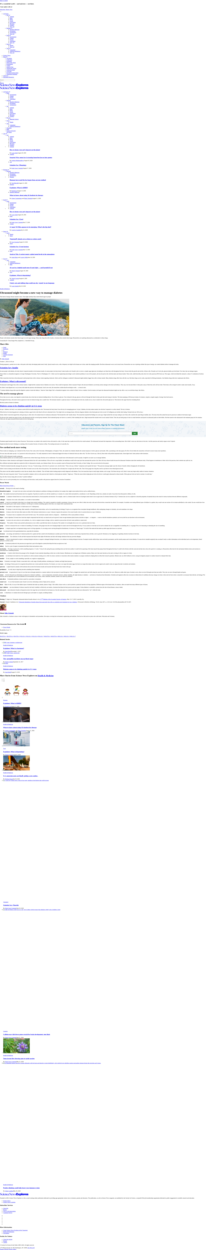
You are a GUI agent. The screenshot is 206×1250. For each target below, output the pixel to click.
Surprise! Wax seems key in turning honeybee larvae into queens (31, 157)
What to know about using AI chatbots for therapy (26, 195)
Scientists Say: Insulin (9, 368)
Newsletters (6, 1233)
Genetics (12, 25)
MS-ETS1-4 (54, 636)
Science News (6, 55)
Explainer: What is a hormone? (13, 648)
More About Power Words (6, 485)
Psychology (13, 31)
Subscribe (5, 1208)
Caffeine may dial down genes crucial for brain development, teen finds (26, 1034)
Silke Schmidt (5, 359)
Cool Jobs (9, 71)
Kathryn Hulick (9, 662)
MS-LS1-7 (73, 636)
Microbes (12, 24)
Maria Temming (28, 198)
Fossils (11, 21)
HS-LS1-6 (34, 636)
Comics (8, 65)
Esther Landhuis (9, 1191)
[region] (103, 935)
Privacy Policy (12, 1249)
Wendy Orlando (16, 270)
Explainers (9, 61)
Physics (8, 117)
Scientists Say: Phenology (18, 165)
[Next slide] (4, 681)
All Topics (6, 13)
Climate (12, 38)
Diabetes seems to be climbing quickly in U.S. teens (21, 406)
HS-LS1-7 (40, 636)
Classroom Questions (11, 74)
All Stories (9, 58)
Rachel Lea (14, 190)
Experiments (9, 64)
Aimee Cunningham (16, 198)
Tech (7, 48)
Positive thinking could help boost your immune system (21, 1188)
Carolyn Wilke (24, 257)
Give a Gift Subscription (9, 1211)
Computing (12, 50)
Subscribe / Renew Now (6, 9)
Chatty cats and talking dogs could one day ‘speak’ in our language (32, 283)
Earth (7, 35)
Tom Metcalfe (15, 183)
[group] (106, 157)
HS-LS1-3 (29, 636)
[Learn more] (25, 624)
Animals (12, 16)
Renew (5, 1210)
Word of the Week (11, 62)
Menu (4, 57)
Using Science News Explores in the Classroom (15, 1230)
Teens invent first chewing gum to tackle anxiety (19, 1058)
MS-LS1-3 (67, 636)
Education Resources (8, 77)
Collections (9, 59)
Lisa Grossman (15, 242)
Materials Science (14, 119)
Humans (8, 28)
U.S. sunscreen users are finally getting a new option (20, 776)
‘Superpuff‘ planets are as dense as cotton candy (25, 239)
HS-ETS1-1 (3, 636)
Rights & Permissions (8, 1231)
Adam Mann (14, 257)
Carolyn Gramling (16, 230)
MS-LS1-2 (60, 636)
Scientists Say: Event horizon (19, 246)
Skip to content (4, 0)
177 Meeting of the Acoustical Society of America (53, 599)
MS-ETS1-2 (47, 636)
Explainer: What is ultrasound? (13, 381)
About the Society (7, 1239)
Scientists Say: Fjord (16, 219)
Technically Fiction (11, 68)
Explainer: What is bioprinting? (20, 275)
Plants (11, 19)
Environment (13, 37)
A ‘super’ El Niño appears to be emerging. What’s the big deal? (30, 227)
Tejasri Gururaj (15, 278)
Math (7, 129)
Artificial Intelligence (15, 51)
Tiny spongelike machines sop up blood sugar (18, 659)
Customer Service (7, 1212)
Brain (11, 18)
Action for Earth (10, 70)
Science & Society (11, 130)
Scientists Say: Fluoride (11, 905)
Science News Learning (9, 1202)
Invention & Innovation (12, 72)
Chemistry (9, 128)
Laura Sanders (15, 286)
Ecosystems (13, 22)
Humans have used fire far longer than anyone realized (28, 180)
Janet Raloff (8, 651)
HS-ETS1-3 (17, 636)
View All (12, 26)
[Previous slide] (4, 679)
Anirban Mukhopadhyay (17, 160)
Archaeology (13, 32)
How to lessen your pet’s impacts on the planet (25, 150)
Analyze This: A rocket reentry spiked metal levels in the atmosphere (32, 254)
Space (8, 44)
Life (7, 15)
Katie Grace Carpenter (17, 168)
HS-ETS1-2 (10, 636)
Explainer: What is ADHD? (19, 188)
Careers (5, 1242)
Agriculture (12, 41)
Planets (11, 45)
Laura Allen (15, 153)
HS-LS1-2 (23, 636)
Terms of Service (4, 1249)
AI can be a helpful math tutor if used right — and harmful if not (31, 267)
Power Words (6, 627)
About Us (5, 75)
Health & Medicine (14, 29)
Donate (2, 83)
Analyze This (9, 67)
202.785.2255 (31, 1247)
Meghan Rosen (9, 779)
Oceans (11, 39)
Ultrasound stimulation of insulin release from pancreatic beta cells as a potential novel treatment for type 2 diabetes (48, 602)
